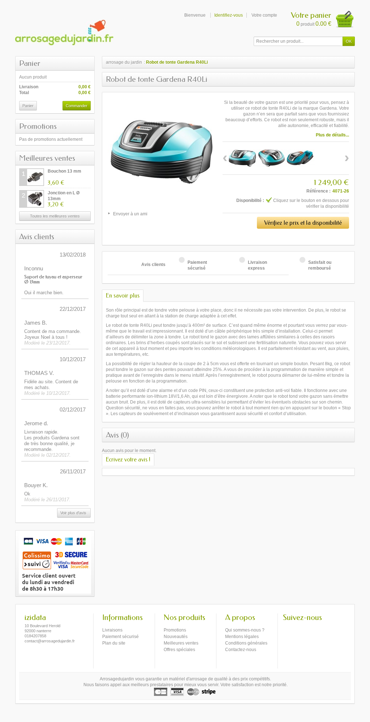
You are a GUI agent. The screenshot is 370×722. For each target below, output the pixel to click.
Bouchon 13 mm (64, 171)
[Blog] (300, 628)
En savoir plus (122, 295)
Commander (76, 106)
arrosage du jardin (124, 62)
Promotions (38, 126)
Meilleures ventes (47, 158)
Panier (29, 63)
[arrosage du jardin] (64, 32)
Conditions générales (246, 643)
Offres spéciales (179, 649)
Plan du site (113, 643)
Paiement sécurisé (120, 636)
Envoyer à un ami (130, 213)
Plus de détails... (332, 135)
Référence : (318, 191)
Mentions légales (242, 636)
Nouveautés (176, 636)
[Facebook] (288, 628)
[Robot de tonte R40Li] (242, 158)
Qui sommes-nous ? (244, 630)
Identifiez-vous (228, 15)
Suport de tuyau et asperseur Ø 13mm (53, 279)
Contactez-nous (240, 649)
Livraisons (112, 630)
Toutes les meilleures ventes (55, 216)
